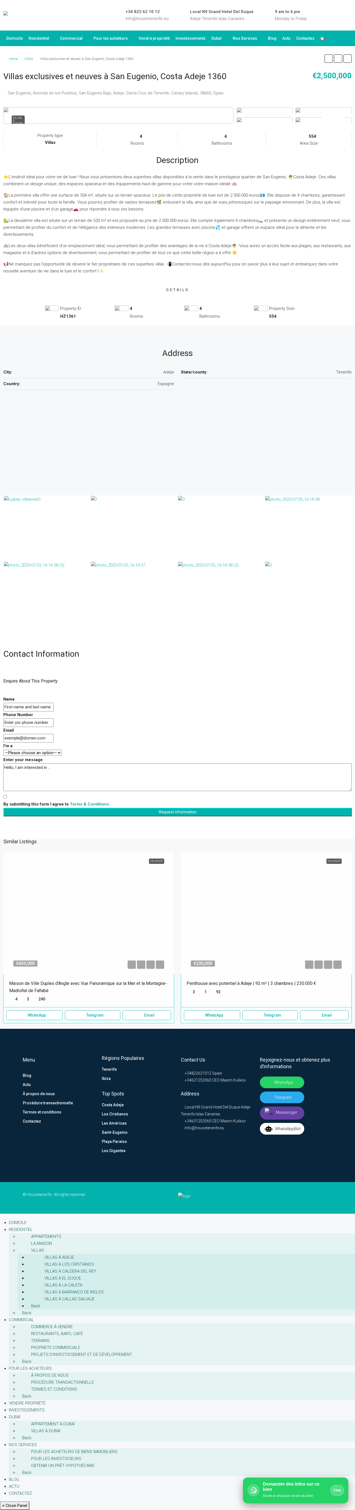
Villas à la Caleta (63, 1285)
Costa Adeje (113, 1105)
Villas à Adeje (59, 1257)
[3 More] (323, 120)
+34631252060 (197, 1080)
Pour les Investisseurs (56, 1458)
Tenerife (109, 1069)
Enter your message (23, 759)
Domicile (14, 38)
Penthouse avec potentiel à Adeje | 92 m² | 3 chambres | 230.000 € (251, 983)
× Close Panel (14, 1505)
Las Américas (114, 1123)
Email (8, 730)
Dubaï (216, 38)
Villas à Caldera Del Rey (70, 1271)
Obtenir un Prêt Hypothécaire (63, 1465)
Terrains (40, 1340)
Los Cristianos (115, 1114)
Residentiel (39, 38)
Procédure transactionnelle (48, 1103)
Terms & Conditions (89, 804)
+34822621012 (197, 1073)
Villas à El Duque (62, 1278)
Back (35, 1305)
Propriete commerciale (55, 1347)
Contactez (305, 38)
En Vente (156, 861)
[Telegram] (341, 15)
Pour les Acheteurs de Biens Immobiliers (74, 1451)
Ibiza (106, 1078)
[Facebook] (317, 15)
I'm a (7, 745)
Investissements (191, 38)
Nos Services (245, 38)
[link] (89, 913)
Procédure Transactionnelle (62, 1382)
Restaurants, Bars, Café (57, 1333)
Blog (272, 38)
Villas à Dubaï (45, 1430)
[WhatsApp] (349, 15)
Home (13, 59)
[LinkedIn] (325, 15)
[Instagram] (333, 15)
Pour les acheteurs (110, 38)
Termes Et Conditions (54, 1389)
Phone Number (18, 714)
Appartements (46, 1236)
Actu (286, 38)
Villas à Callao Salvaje (69, 1298)
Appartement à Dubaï (53, 1423)
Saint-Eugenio (115, 1132)
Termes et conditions (42, 1112)
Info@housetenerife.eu (147, 18)
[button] (328, 58)
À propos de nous (39, 1094)
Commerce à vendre (52, 1326)
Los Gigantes (114, 1150)
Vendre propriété (154, 38)
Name (9, 699)
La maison (41, 1243)
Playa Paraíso (114, 1141)
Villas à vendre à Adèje (18, 122)
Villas (28, 59)
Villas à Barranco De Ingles (74, 1292)
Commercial (71, 38)
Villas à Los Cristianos (69, 1264)
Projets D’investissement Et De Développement (81, 1354)
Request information (177, 811)
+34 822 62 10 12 (143, 11)
